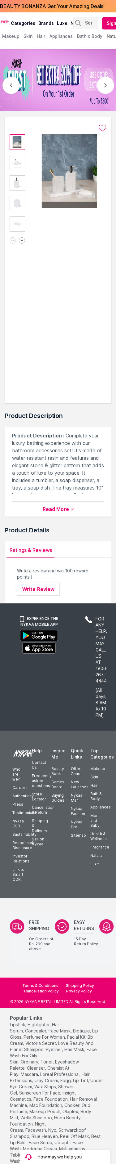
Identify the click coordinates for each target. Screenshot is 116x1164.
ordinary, (30, 1061)
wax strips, (45, 1086)
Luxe (94, 864)
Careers (20, 787)
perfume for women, (45, 1037)
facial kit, (76, 1037)
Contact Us (39, 765)
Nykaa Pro (76, 824)
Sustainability (24, 834)
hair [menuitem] (41, 36)
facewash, (36, 1130)
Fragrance (99, 847)
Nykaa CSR (18, 823)
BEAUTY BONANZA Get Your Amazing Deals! (52, 6)
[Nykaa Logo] (4, 21)
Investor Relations (20, 858)
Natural (96, 855)
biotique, (82, 1030)
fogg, (66, 1080)
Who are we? (16, 774)
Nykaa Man (76, 798)
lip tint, (81, 1080)
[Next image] (22, 240)
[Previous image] (13, 240)
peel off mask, (75, 1136)
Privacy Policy (79, 991)
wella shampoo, (36, 1117)
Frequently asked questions (42, 780)
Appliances (100, 807)
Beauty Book (57, 771)
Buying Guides (57, 798)
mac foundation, (46, 1105)
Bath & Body (95, 796)
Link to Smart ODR (18, 874)
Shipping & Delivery (40, 825)
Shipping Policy (80, 985)
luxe (62, 23)
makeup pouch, (45, 1111)
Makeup (97, 768)
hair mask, (74, 1049)
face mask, (60, 1030)
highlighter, (39, 1024)
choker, (72, 1105)
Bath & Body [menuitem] (89, 36)
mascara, (30, 1074)
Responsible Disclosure (24, 845)
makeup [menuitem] (10, 36)
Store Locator (39, 796)
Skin (94, 777)
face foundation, (51, 1099)
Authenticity (23, 796)
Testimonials (23, 812)
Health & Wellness (98, 836)
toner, (47, 1061)
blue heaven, (45, 1136)
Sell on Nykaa (38, 841)
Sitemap (78, 835)
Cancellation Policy (41, 991)
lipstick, (18, 1024)
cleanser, (36, 1068)
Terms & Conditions (40, 985)
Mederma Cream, (40, 1148)
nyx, (52, 1130)
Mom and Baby (95, 820)
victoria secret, (41, 1043)
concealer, (36, 1030)
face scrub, (41, 1142)
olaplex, (70, 1111)
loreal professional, (60, 1074)
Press (17, 804)
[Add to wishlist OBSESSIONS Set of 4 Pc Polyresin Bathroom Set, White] (102, 128)
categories (23, 23)
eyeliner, (54, 1049)
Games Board (57, 784)
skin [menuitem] (28, 36)
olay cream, (46, 1080)
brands (46, 23)
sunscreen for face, (40, 1092)
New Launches (79, 784)
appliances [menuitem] (61, 36)
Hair (94, 785)
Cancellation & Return (43, 810)
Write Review (38, 589)
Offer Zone (75, 771)
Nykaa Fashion (78, 811)
